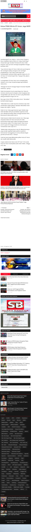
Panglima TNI (23, 471)
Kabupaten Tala (17, 447)
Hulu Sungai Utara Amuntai (7, 429)
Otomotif (16, 471)
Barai (14, 420)
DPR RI (21, 422)
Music (3, 469)
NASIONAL (14, 469)
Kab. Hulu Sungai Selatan (16, 435)
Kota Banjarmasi (14, 462)
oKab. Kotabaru (22, 469)
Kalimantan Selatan (6, 451)
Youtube (3, 491)
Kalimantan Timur (5, 453)
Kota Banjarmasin (24, 462)
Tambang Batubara (22, 482)
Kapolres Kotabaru (12, 456)
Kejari (22, 458)
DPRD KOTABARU (14, 424)
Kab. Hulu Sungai (5, 435)
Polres (3, 478)
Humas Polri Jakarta (19, 429)
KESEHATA (4, 460)
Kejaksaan (17, 458)
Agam (3, 418)
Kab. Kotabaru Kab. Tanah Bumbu (17, 440)
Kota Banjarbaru (5, 462)
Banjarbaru (24, 418)
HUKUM (24, 427)
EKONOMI (22, 424)
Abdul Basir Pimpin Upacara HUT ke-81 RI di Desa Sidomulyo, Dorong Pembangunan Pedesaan (17, 335)
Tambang (14, 482)
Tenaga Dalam (21, 485)
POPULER (15, 274)
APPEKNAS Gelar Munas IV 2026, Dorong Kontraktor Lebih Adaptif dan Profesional (14, 173)
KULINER (3, 467)
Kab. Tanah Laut (23, 442)
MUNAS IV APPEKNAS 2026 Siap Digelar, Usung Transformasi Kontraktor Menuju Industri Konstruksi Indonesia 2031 (15, 188)
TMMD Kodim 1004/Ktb (6, 487)
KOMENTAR (25, 274)
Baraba (3, 420)
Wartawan (16, 489)
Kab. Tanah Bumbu (14, 442)
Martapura (16, 467)
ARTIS (13, 418)
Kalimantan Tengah (16, 451)
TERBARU (5, 274)
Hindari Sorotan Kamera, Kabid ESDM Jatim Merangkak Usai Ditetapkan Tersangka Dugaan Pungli (18, 505)
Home (2, 23)
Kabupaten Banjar (23, 444)
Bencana (19, 420)
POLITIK (27, 476)
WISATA (22, 489)
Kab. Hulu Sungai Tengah (19, 438)
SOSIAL (3, 482)
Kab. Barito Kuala (18, 433)
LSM (11, 467)
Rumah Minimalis (15, 480)
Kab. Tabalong (5, 442)
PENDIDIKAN (16, 473)
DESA (16, 422)
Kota (22, 460)
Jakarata (21, 431)
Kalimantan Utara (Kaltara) (16, 453)
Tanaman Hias (13, 485)
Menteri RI (23, 467)
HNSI (9, 427)
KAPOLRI (20, 456)
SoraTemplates (13, 520)
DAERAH (11, 422)
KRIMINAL (26, 464)
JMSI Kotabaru (5, 433)
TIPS (27, 485)
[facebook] (24, 1)
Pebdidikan (8, 473)
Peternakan (11, 476)
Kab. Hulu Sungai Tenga (7, 438)
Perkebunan (4, 476)
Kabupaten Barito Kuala (7, 447)
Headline (3, 427)
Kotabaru (4, 464)
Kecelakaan (4, 458)
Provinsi (24, 478)
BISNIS (24, 420)
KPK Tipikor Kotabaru (17, 464)
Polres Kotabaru (10, 478)
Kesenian (17, 460)
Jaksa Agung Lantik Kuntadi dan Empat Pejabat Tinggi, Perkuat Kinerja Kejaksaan (13, 203)
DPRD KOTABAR (5, 424)
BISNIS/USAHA (5, 422)
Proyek (3, 480)
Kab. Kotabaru (5, 440)
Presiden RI (18, 478)
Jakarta (10, 23)
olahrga (10, 471)
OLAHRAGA (4, 471)
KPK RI (9, 464)
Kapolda (26, 453)
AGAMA (6, 23)
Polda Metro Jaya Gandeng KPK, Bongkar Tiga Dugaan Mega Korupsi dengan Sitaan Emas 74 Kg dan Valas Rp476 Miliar (18, 513)
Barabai (8, 420)
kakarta (24, 447)
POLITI (21, 476)
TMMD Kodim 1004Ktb (18, 487)
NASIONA (8, 469)
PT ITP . (8, 480)
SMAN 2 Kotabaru (25, 480)
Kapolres (3, 456)
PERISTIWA (23, 473)
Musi (28, 467)
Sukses (8, 482)
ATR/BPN (18, 418)
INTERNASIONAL (13, 431)
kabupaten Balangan (12, 444)
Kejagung (11, 458)
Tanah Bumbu (5, 485)
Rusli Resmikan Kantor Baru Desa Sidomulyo (17, 276)
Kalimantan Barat (16, 449)
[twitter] (26, 1)
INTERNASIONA (5, 431)
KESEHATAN (10, 460)
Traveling (27, 487)
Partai (3, 473)
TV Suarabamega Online (7, 489)
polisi (17, 476)
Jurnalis (11, 433)
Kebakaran (26, 456)
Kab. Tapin (4, 444)
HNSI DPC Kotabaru (16, 427)
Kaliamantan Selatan (6, 449)
